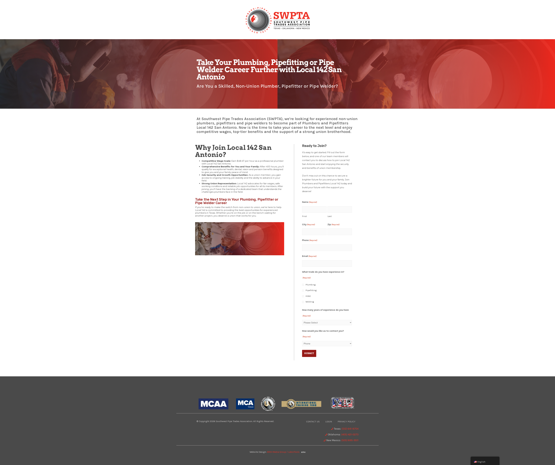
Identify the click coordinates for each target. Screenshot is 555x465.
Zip (334, 224)
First (304, 216)
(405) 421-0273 (349, 434)
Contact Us (313, 422)
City (308, 224)
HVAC (308, 296)
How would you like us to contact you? (323, 333)
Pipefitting (311, 290)
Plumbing (311, 284)
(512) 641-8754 (350, 428)
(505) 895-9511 (349, 440)
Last (330, 216)
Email (309, 256)
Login (328, 422)
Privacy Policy (347, 422)
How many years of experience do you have (325, 313)
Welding (310, 301)
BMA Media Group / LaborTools (284, 452)
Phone (309, 240)
